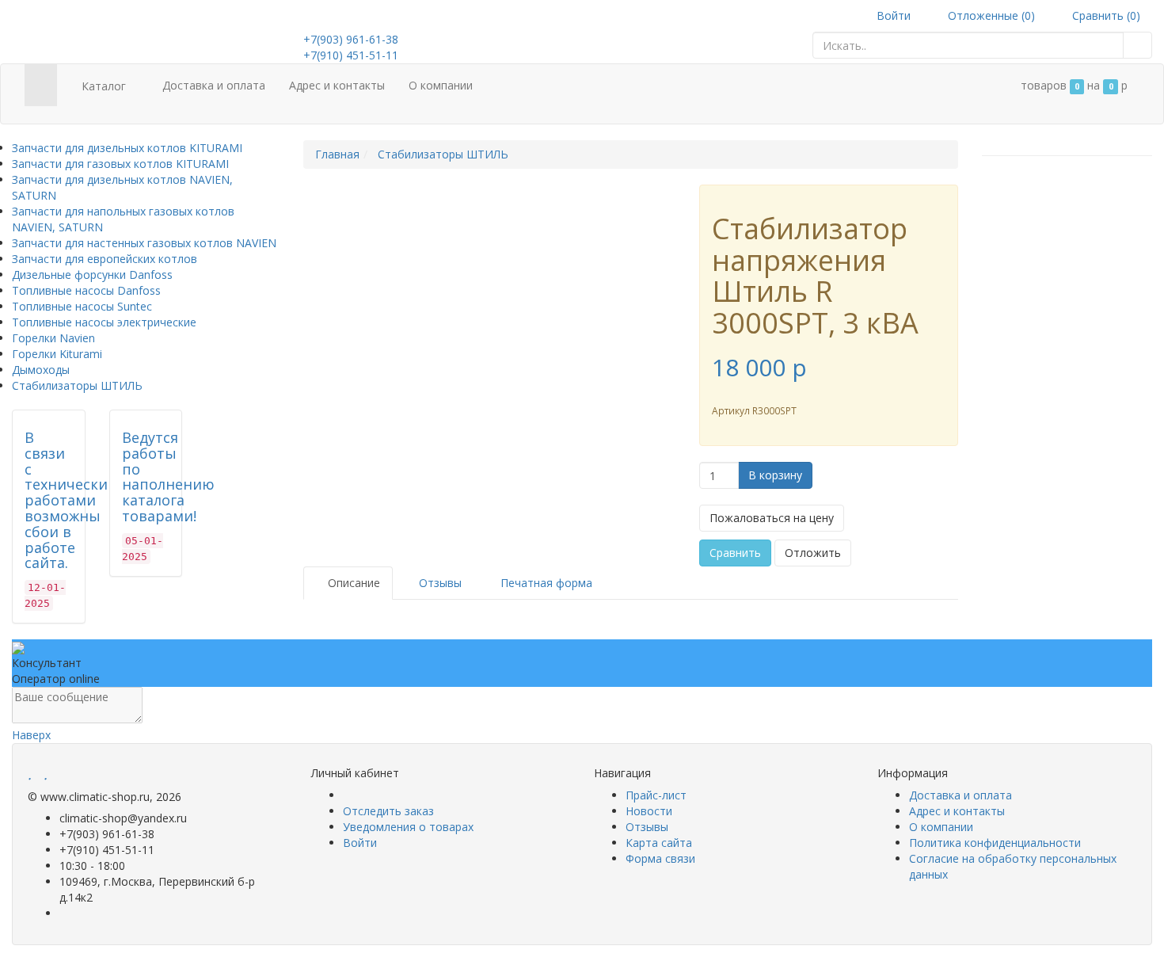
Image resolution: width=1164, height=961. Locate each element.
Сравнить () (1104, 15)
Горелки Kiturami (57, 353)
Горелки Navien (53, 337)
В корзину (775, 474)
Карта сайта (659, 842)
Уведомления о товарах (408, 826)
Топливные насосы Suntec (82, 306)
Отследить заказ (388, 810)
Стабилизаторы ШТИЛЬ (77, 385)
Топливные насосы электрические (104, 322)
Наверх (31, 734)
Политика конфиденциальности (995, 842)
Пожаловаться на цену (771, 517)
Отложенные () (990, 15)
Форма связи (660, 858)
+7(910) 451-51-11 (350, 55)
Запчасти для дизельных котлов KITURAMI (127, 147)
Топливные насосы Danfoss (86, 290)
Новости (649, 810)
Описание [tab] (352, 582)
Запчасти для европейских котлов (104, 258)
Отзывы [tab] (439, 582)
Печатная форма (544, 582)
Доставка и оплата (213, 85)
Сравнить (735, 552)
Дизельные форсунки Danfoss (92, 274)
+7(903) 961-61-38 (350, 39)
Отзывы (647, 826)
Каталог (104, 85)
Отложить (813, 552)
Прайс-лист (656, 795)
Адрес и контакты (337, 85)
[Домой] (41, 85)
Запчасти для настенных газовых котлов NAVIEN (144, 242)
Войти (892, 15)
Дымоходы (41, 369)
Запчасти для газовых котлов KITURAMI (120, 163)
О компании (441, 85)
